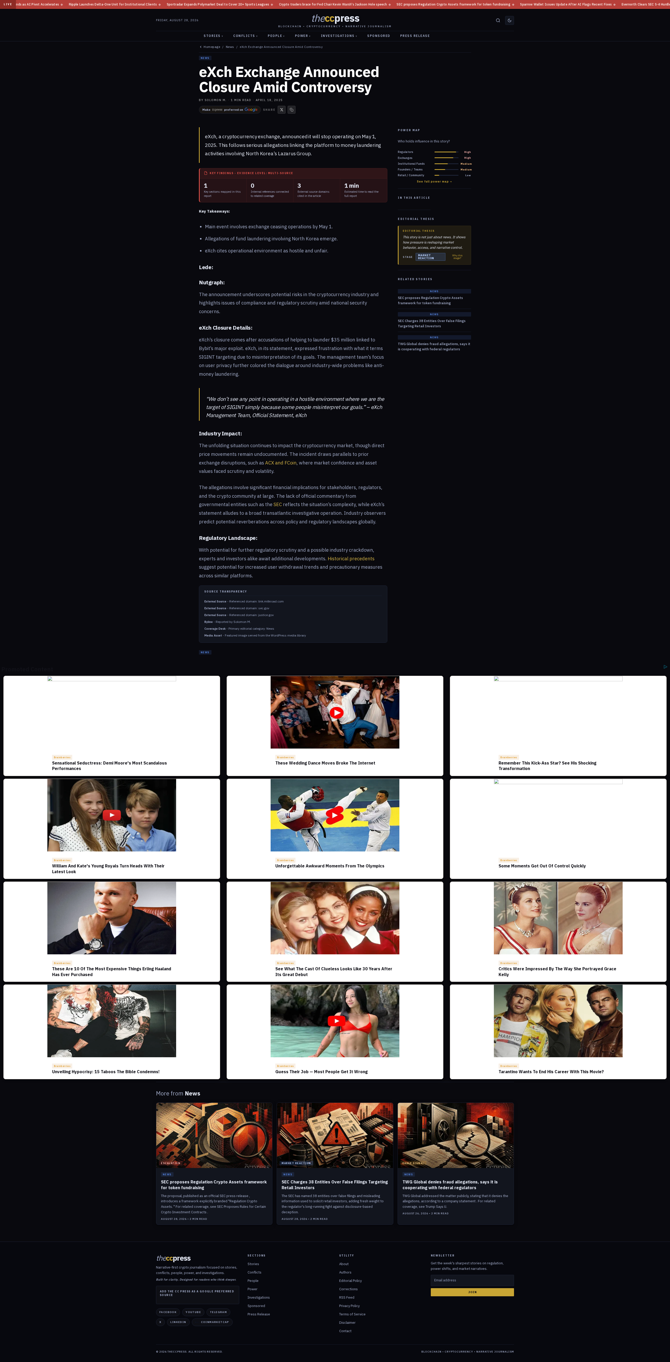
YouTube (193, 1312)
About (344, 1264)
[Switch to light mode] (509, 20)
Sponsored (378, 36)
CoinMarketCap (215, 1322)
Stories (213, 36)
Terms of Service (352, 1314)
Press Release (415, 36)
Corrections (348, 1289)
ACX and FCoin (281, 463)
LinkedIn (178, 1322)
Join (472, 1292)
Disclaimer (347, 1322)
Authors (345, 1272)
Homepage (212, 47)
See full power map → (434, 181)
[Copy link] (291, 110)
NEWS (205, 58)
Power (303, 36)
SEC (277, 504)
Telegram (218, 1312)
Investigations (339, 36)
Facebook (168, 1312)
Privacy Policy (349, 1306)
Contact (345, 1331)
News (230, 46)
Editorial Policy (350, 1280)
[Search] (498, 20)
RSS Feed (346, 1297)
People (276, 36)
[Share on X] (282, 110)
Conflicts (245, 36)
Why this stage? (457, 257)
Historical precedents (351, 559)
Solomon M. (216, 100)
